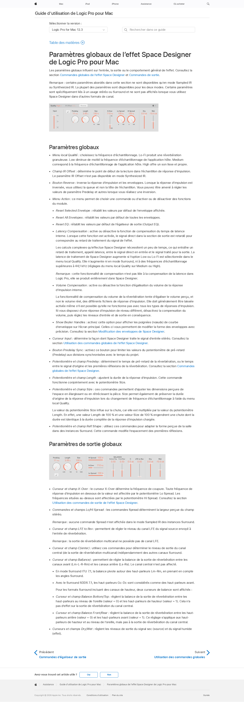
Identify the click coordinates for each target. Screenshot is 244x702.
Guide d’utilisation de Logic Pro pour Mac (74, 13)
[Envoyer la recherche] (126, 30)
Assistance (48, 684)
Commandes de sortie (144, 75)
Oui (88, 674)
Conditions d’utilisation (97, 695)
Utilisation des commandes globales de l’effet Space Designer (105, 343)
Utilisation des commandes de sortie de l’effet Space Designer (94, 503)
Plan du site (117, 695)
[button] (208, 4)
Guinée (206, 695)
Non (109, 674)
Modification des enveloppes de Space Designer (131, 331)
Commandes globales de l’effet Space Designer (92, 75)
